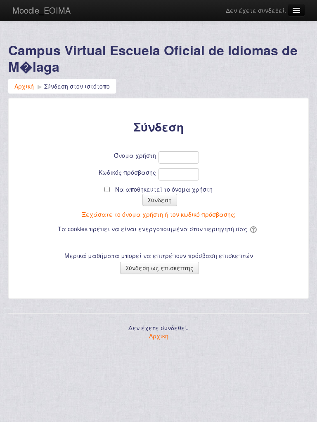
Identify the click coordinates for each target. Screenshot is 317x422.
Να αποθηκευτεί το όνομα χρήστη (164, 189)
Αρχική (158, 336)
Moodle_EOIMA (41, 10)
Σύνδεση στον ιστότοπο (77, 86)
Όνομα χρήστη (135, 155)
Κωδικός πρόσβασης (127, 172)
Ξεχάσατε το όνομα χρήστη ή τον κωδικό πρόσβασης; (159, 214)
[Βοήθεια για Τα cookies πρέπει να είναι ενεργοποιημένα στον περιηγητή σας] (254, 229)
